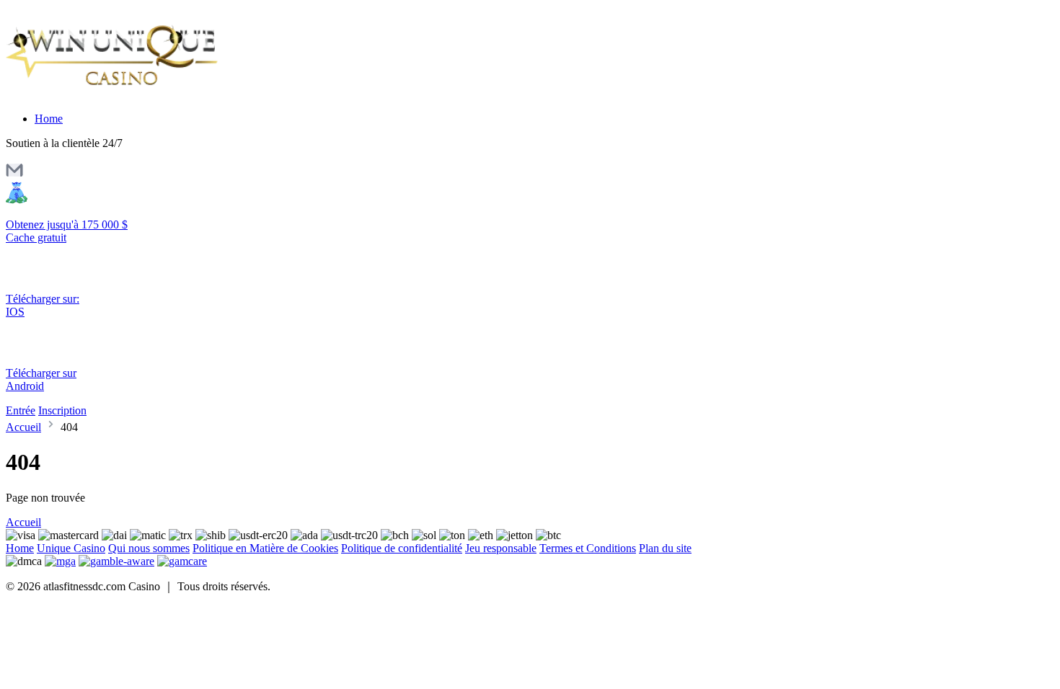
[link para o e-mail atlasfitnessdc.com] (14, 175)
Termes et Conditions (587, 548)
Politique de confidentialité (401, 548)
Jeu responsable (500, 548)
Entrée (20, 410)
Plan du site (665, 548)
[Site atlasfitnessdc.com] (112, 94)
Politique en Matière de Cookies (265, 548)
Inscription (62, 410)
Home (49, 118)
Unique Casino (71, 548)
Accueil (23, 427)
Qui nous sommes (149, 548)
